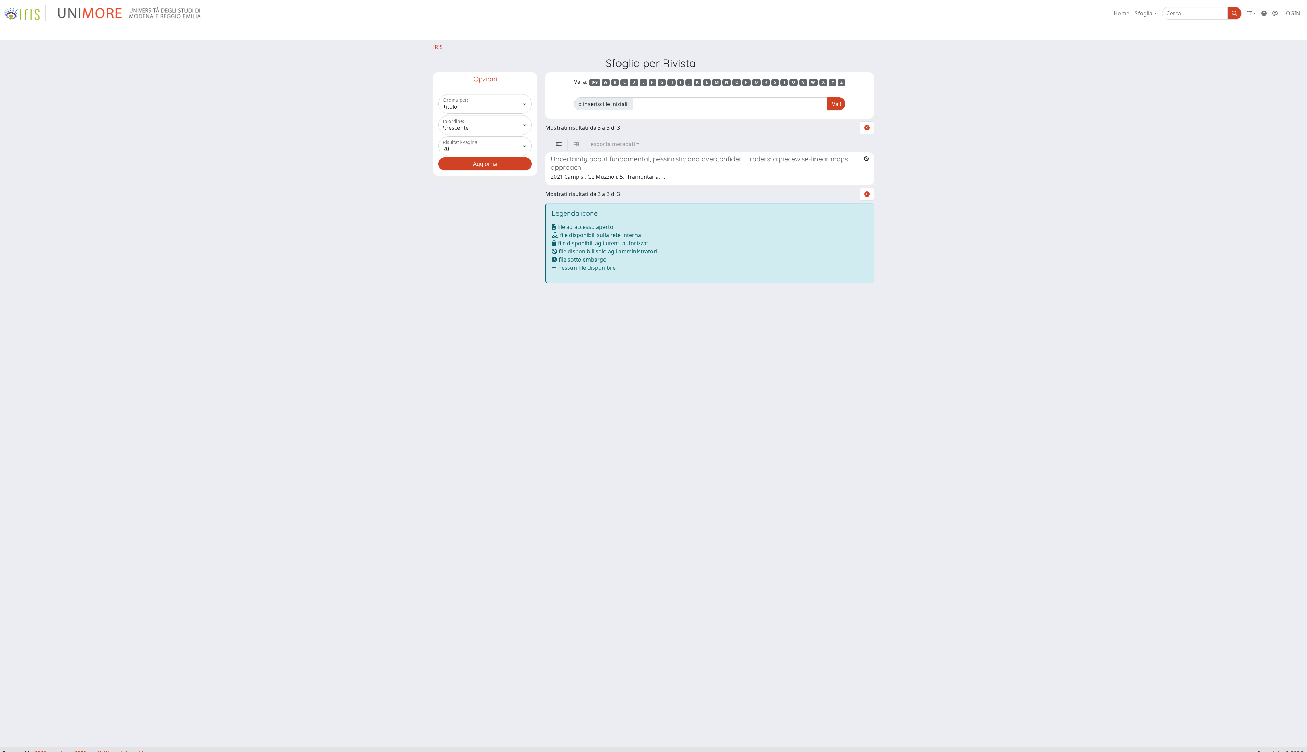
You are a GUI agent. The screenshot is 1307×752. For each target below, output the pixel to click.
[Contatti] (1275, 13)
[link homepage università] (130, 13)
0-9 (595, 82)
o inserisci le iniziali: (603, 104)
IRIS (438, 47)
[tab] (559, 144)
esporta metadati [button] (613, 144)
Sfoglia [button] (1143, 13)
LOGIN (1291, 13)
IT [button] (1249, 13)
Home (1121, 13)
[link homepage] (25, 13)
